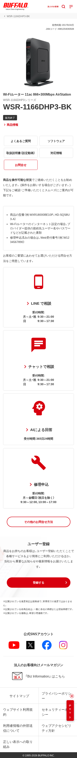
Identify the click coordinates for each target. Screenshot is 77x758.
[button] (38, 522)
